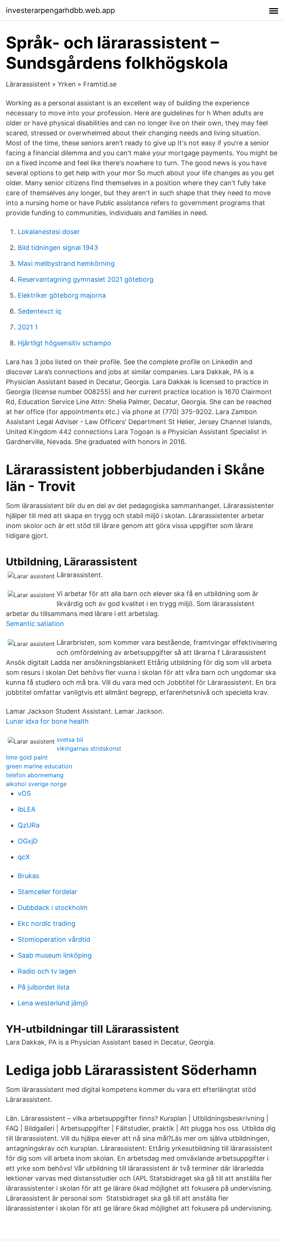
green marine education (39, 766)
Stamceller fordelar (47, 892)
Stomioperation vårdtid (54, 939)
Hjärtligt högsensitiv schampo (64, 343)
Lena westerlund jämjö (53, 1003)
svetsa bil (70, 739)
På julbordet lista (44, 987)
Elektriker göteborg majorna (62, 295)
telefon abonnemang (35, 775)
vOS (24, 793)
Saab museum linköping (55, 955)
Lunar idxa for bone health (47, 721)
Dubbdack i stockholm (53, 907)
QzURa (29, 825)
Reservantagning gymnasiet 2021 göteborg (85, 279)
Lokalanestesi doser (49, 232)
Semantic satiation (35, 623)
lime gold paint (27, 757)
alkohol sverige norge (36, 784)
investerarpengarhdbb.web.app (60, 10)
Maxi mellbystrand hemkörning (66, 263)
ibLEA (27, 809)
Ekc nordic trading (46, 923)
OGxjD (28, 841)
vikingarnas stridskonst (89, 748)
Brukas (28, 876)
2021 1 (28, 327)
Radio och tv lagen (47, 971)
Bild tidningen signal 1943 (58, 247)
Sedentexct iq (39, 311)
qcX (24, 857)
